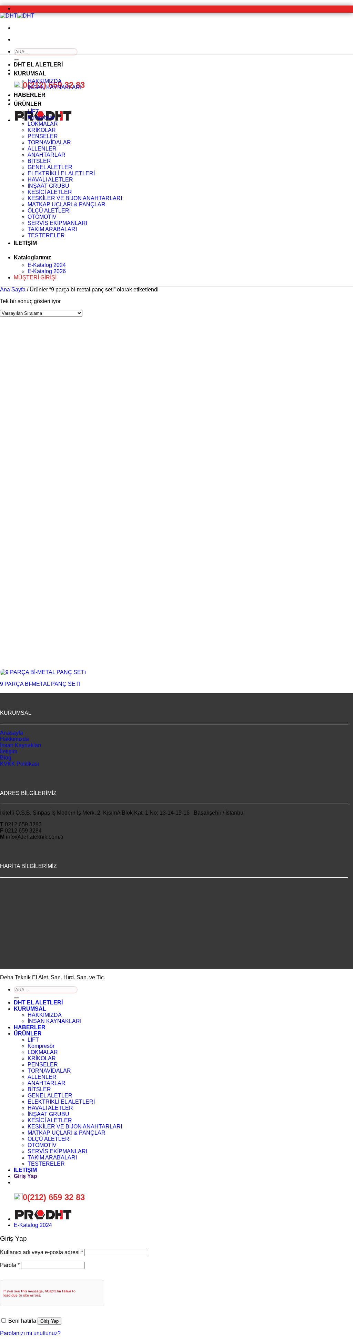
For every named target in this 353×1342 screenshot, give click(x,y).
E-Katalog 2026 (47, 271)
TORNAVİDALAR (49, 142)
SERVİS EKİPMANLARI (57, 223)
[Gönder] (16, 998)
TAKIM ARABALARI (52, 229)
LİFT (33, 111)
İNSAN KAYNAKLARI (54, 87)
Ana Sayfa (13, 289)
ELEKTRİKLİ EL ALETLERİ (61, 173)
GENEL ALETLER (50, 167)
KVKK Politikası (19, 764)
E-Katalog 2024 (47, 265)
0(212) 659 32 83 (54, 1197)
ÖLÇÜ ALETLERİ (49, 211)
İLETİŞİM (25, 243)
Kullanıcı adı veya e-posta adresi (41, 1252)
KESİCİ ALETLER (50, 192)
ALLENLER (42, 149)
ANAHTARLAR (46, 155)
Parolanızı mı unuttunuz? (30, 1333)
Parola (10, 1265)
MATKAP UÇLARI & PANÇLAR (66, 204)
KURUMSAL (30, 73)
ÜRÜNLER (28, 104)
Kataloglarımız (32, 257)
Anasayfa (11, 733)
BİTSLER (39, 161)
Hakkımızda (14, 739)
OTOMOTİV (42, 217)
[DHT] (17, 16)
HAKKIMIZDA (45, 81)
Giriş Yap (49, 1321)
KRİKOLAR (42, 130)
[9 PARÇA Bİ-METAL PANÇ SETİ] (43, 672)
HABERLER (30, 95)
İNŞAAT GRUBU (48, 186)
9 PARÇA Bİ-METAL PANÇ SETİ (40, 684)
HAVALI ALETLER (50, 180)
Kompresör (41, 118)
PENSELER (43, 136)
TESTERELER (46, 235)
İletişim (8, 751)
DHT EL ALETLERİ (38, 65)
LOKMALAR (43, 124)
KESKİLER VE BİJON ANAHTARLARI (75, 198)
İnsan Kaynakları (20, 745)
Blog (5, 758)
